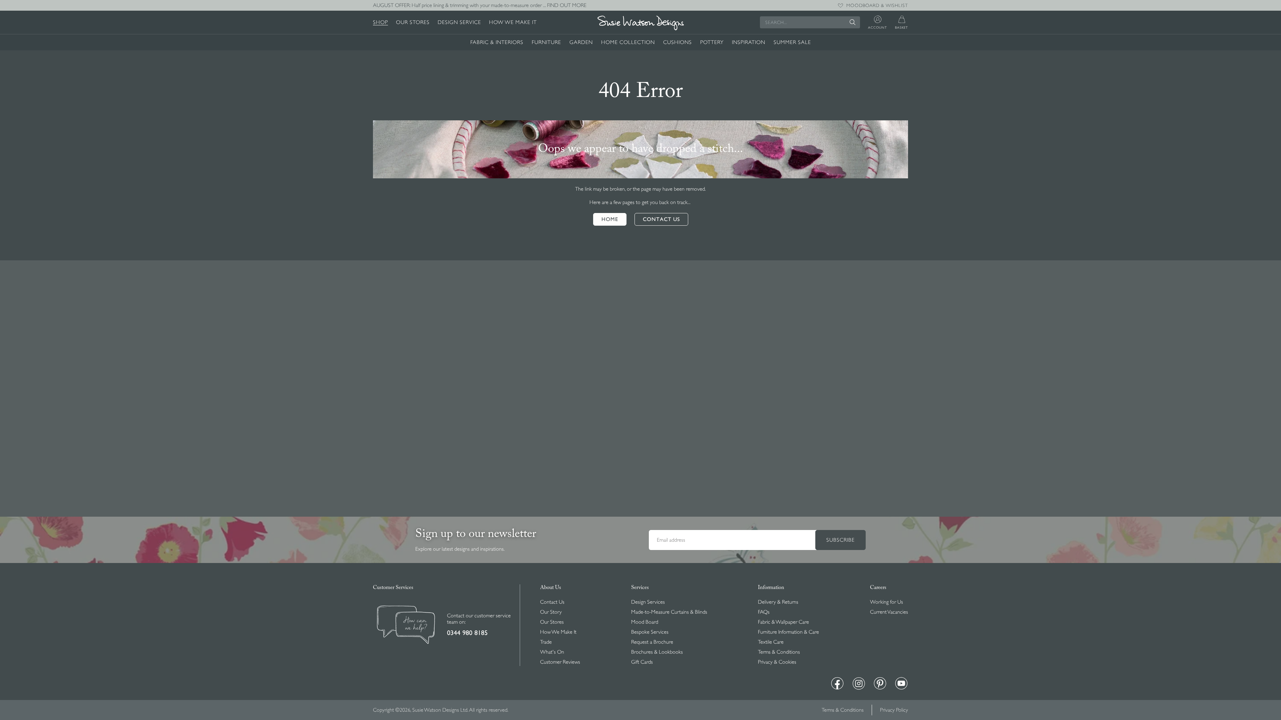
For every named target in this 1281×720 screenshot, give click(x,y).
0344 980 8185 (467, 633)
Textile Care (771, 642)
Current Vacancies (889, 612)
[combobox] (810, 22)
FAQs (764, 612)
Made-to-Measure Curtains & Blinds (669, 612)
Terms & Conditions (779, 652)
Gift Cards (642, 662)
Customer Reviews (560, 662)
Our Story (551, 612)
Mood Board (644, 622)
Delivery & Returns (778, 602)
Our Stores (413, 22)
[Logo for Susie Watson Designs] (640, 23)
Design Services (648, 602)
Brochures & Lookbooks (657, 652)
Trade (546, 642)
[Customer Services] (406, 625)
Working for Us (886, 602)
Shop (380, 22)
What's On (552, 652)
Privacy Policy (894, 710)
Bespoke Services (650, 632)
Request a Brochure (652, 642)
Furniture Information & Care (788, 632)
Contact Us (552, 602)
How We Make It (513, 22)
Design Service (459, 22)
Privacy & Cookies (777, 662)
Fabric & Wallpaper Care (783, 622)
